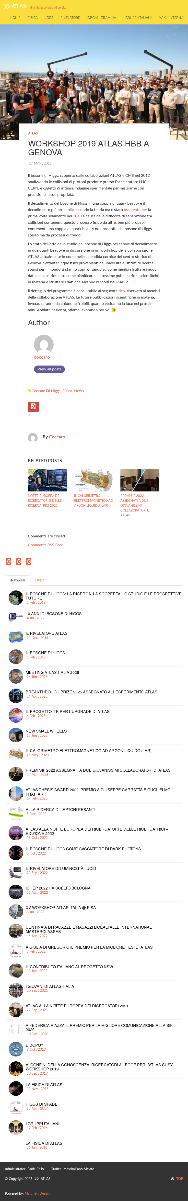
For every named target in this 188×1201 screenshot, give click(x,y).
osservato (132, 210)
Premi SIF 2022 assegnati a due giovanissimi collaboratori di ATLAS (135, 505)
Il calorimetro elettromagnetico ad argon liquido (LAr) (93, 500)
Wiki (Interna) (171, 18)
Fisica (33, 18)
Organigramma (101, 18)
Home (15, 18)
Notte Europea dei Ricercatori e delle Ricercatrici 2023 (45, 500)
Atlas (33, 133)
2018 (77, 216)
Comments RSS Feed (45, 545)
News (79, 391)
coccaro (42, 357)
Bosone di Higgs (46, 391)
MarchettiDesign (37, 1193)
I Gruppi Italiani (137, 18)
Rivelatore (70, 18)
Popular (19, 580)
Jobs (49, 18)
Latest (39, 580)
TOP (179, 1179)
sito (121, 291)
